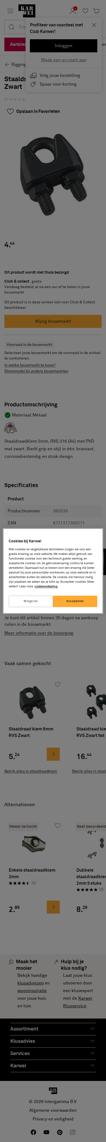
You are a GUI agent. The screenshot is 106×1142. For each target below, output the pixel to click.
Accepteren (75, 601)
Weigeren (31, 601)
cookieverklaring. (46, 586)
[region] (53, 571)
